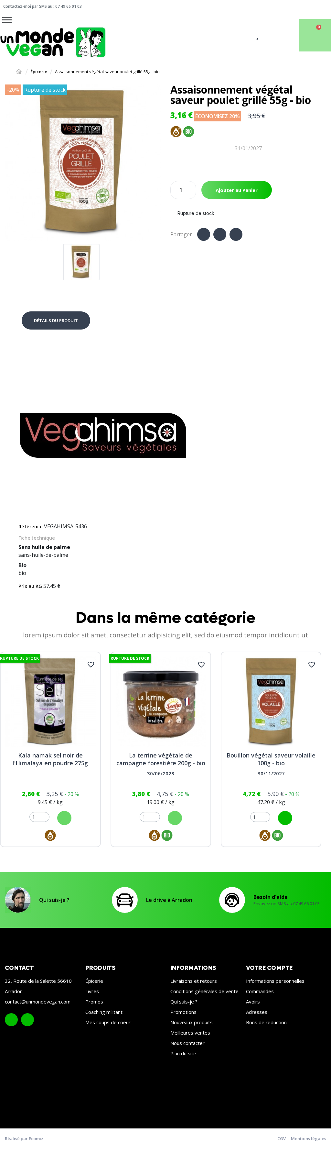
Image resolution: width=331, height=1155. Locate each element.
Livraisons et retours (193, 981)
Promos (94, 1001)
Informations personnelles (275, 981)
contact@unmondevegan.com (37, 1001)
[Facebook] (203, 234)
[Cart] (315, 35)
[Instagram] (27, 1019)
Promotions (183, 1012)
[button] (10, 162)
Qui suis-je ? (54, 899)
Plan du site (183, 1053)
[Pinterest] (236, 234)
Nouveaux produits (191, 1022)
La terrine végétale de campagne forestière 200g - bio (160, 759)
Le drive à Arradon (169, 899)
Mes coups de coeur (108, 1022)
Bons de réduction (266, 1022)
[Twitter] (219, 234)
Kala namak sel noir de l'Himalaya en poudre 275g (50, 759)
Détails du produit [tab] (56, 320)
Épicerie (94, 981)
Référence (30, 526)
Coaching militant (104, 1012)
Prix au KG (30, 586)
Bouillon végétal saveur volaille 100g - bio (271, 759)
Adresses (256, 1012)
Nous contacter (187, 1043)
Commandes (260, 991)
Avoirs (253, 1001)
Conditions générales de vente (204, 991)
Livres (92, 991)
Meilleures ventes (190, 1032)
